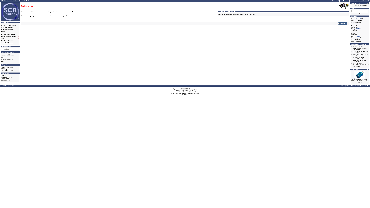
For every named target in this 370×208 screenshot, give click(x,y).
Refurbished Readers (7, 41)
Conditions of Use (6, 80)
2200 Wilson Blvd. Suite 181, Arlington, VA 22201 (185, 93)
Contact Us (4, 75)
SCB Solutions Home (7, 1)
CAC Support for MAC (7, 70)
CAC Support (4, 69)
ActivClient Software (7, 27)
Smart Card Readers (7, 43)
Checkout (366, 1)
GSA (2, 57)
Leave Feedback (355, 39)
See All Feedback (356, 41)
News (2, 61)
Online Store (18, 1)
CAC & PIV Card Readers (8, 25)
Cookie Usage (28, 1)
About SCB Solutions (7, 59)
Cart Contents (345, 1)
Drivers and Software (7, 67)
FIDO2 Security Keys (7, 29)
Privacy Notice (5, 78)
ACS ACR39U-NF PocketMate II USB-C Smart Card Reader (361, 65)
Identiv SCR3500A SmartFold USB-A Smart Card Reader (359, 60)
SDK (2, 38)
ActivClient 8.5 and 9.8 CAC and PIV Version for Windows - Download (360, 56)
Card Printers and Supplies (8, 36)
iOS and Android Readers (8, 34)
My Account (335, 1)
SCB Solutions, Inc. (191, 89)
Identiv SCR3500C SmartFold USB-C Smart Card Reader (360, 48)
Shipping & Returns (6, 77)
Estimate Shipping (356, 1)
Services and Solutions (7, 55)
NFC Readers (5, 32)
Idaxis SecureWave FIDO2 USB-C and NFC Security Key (359, 80)
